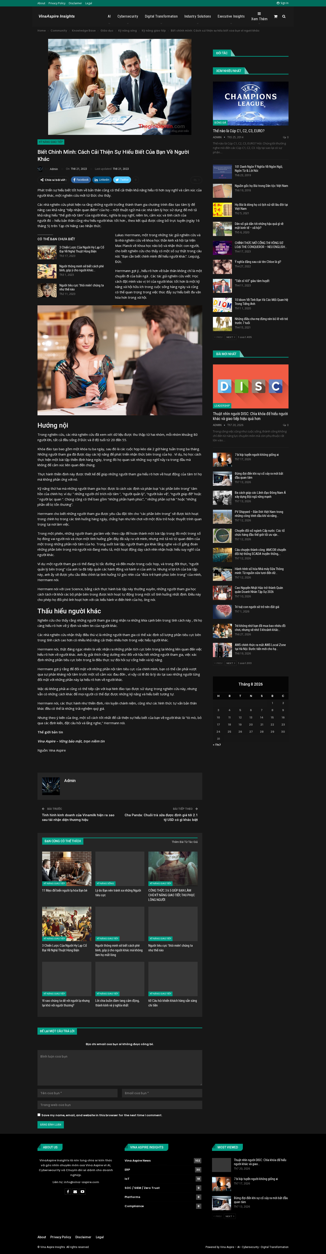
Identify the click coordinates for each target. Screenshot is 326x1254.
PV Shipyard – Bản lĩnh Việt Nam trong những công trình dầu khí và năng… (259, 514)
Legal (88, 3)
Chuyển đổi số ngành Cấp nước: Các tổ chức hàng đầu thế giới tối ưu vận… (260, 533)
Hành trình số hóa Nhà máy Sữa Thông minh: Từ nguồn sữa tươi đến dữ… (259, 571)
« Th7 (217, 745)
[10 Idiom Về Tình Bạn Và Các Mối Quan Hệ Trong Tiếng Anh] (222, 305)
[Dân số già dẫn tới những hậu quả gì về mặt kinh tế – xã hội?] (222, 229)
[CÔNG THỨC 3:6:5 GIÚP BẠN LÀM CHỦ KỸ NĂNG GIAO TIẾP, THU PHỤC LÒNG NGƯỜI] (173, 869)
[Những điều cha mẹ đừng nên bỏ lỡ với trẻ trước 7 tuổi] (222, 324)
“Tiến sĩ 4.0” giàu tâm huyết (252, 281)
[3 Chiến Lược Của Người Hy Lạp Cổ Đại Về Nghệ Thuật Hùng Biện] (47, 252)
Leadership (222, 405)
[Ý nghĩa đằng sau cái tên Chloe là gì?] (222, 267)
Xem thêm (259, 19)
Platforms (132, 1197)
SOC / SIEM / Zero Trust (142, 1188)
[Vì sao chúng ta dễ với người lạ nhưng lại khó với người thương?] (66, 979)
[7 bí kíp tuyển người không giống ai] (222, 460)
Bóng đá (220, 122)
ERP (127, 1170)
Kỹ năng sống (105, 883)
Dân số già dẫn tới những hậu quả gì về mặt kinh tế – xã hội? (259, 226)
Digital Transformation (161, 16)
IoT (127, 1179)
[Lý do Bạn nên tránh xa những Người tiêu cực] (120, 869)
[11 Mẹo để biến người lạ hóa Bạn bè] (66, 869)
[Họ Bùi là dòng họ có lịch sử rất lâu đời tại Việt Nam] (222, 210)
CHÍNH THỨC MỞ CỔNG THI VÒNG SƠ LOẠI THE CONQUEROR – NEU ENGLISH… (261, 245)
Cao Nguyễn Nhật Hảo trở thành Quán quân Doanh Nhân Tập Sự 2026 (259, 590)
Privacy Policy (57, 3)
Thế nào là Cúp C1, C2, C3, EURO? (239, 130)
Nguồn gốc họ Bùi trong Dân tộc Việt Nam (261, 186)
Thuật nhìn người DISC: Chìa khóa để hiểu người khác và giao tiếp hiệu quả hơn (250, 416)
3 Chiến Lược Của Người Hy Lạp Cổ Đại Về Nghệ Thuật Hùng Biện (81, 249)
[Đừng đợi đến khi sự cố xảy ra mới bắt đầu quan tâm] (222, 479)
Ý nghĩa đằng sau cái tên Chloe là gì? (258, 262)
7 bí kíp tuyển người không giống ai (257, 455)
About (41, 3)
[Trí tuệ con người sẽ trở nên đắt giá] (222, 612)
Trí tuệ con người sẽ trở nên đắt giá (257, 607)
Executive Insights (231, 16)
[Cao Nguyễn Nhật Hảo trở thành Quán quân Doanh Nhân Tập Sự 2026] (222, 593)
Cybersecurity (128, 16)
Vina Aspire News (138, 1160)
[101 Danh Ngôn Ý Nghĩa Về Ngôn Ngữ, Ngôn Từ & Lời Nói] (222, 172)
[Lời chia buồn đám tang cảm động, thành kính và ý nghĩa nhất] (120, 979)
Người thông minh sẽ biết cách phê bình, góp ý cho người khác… (81, 268)
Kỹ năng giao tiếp (51, 142)
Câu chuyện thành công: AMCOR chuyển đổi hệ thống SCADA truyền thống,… (260, 552)
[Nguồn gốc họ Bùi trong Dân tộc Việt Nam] (222, 191)
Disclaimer (75, 3)
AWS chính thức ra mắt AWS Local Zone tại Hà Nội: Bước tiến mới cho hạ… (260, 647)
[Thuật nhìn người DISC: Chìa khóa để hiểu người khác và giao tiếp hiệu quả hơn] (251, 386)
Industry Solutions (197, 16)
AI (109, 16)
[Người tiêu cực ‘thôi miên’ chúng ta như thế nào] (47, 290)
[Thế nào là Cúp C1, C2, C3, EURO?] (251, 104)
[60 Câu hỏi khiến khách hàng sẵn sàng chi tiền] (173, 979)
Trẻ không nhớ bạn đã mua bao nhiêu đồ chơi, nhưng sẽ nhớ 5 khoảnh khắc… (260, 628)
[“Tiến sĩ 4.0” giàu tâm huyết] (222, 286)
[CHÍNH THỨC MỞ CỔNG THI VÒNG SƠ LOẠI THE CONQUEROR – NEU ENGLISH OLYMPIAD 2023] (222, 248)
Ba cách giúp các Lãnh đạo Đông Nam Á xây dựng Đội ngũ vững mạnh (260, 495)
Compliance (134, 1206)
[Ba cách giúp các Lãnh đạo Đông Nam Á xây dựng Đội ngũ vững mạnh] (222, 498)
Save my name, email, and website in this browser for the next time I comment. (101, 1115)
